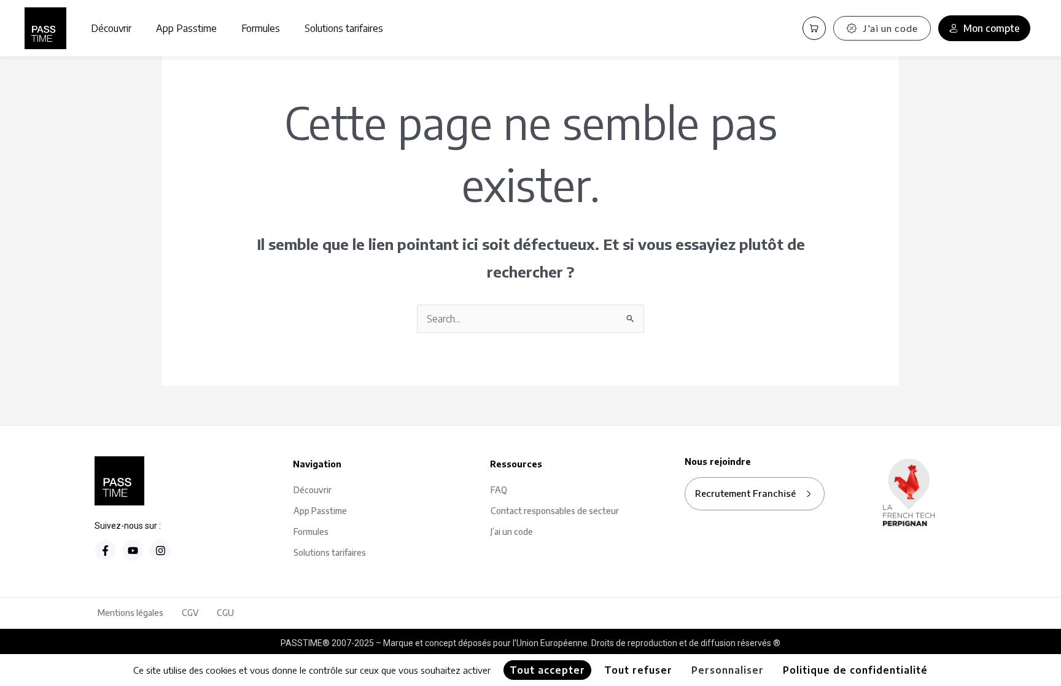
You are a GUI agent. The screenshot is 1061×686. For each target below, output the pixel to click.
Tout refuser (638, 670)
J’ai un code (512, 531)
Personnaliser (727, 670)
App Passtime (186, 28)
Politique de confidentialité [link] (855, 670)
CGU (225, 612)
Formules (260, 28)
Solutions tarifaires (344, 28)
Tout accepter (547, 670)
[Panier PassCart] (814, 28)
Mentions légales (130, 612)
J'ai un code (890, 28)
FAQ (499, 490)
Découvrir (111, 28)
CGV (190, 612)
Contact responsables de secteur (555, 510)
